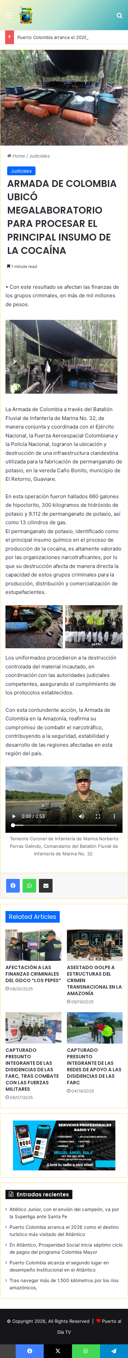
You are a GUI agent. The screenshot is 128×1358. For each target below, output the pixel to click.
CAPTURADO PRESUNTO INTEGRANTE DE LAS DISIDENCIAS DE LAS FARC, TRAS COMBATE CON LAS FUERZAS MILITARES (32, 1069)
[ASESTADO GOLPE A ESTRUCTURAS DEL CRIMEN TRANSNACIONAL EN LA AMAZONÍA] (95, 945)
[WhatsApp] (29, 886)
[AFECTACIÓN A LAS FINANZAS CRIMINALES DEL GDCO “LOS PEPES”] (33, 945)
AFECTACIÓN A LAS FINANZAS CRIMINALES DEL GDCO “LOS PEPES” (33, 974)
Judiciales (39, 156)
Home (18, 156)
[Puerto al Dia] (26, 15)
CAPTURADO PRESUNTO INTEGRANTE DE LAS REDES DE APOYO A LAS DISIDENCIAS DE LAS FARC (94, 1066)
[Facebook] (13, 886)
